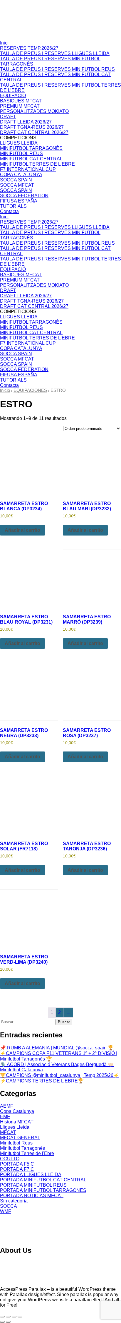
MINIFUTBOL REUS (21, 153)
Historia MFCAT (16, 1121)
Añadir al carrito (22, 530)
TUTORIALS (13, 206)
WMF (5, 1211)
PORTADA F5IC (17, 1163)
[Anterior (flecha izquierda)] (2, 1322)
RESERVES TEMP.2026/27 (29, 48)
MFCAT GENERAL (20, 1137)
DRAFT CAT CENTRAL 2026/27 (34, 132)
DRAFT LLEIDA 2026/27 (26, 121)
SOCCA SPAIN (16, 179)
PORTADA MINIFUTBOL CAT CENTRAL (43, 1179)
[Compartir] (14, 1316)
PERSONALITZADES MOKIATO (34, 111)
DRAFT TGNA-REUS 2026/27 (32, 127)
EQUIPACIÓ (13, 95)
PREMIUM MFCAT (20, 106)
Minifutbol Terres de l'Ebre (27, 1153)
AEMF (6, 1106)
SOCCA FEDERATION (24, 195)
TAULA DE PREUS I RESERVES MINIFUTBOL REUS (57, 69)
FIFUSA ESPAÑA (18, 200)
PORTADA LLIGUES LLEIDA (30, 1174)
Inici (4, 42)
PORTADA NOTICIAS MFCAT (31, 1195)
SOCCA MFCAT (17, 185)
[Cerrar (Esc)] (20, 1316)
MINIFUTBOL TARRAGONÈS (31, 148)
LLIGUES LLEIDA (19, 142)
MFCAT (8, 1132)
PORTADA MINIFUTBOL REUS (33, 1185)
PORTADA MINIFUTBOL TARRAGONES (43, 1190)
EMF (5, 1116)
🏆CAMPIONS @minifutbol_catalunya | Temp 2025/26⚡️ (59, 1075)
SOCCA (8, 1206)
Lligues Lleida (14, 1127)
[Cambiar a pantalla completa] (8, 1316)
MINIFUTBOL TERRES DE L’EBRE (37, 164)
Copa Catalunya (17, 1111)
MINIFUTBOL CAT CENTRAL (31, 158)
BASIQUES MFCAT (21, 100)
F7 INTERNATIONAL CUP (28, 169)
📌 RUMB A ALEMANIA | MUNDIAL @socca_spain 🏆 (57, 1047)
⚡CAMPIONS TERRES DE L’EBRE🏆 (42, 1080)
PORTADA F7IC (17, 1169)
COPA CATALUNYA (21, 174)
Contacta (9, 211)
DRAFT (8, 116)
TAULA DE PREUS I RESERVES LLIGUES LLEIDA (55, 53)
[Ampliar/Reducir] (2, 1316)
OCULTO (9, 1158)
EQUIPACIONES (30, 390)
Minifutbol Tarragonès (22, 1148)
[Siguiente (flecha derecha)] (8, 1322)
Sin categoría (14, 1200)
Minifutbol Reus (16, 1142)
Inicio (5, 390)
